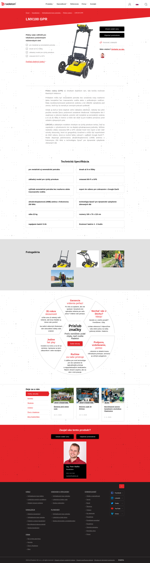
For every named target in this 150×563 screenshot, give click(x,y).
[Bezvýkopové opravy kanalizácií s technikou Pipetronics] (113, 389)
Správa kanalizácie (33, 528)
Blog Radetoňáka (33, 417)
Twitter (117, 503)
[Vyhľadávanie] (146, 4)
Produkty (49, 4)
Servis (88, 499)
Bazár (88, 503)
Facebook (118, 493)
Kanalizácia (35, 13)
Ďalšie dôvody (75, 344)
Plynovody (55, 510)
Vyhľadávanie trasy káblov (36, 496)
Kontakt (93, 4)
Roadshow (89, 517)
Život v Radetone (33, 412)
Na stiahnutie (90, 513)
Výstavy (30, 408)
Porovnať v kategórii (110, 42)
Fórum (88, 534)
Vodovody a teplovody (60, 492)
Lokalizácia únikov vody (60, 499)
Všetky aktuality (33, 394)
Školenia (31, 403)
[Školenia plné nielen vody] (62, 389)
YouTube (117, 508)
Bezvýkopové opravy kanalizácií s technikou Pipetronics (112, 409)
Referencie (74, 4)
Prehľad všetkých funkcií (35, 62)
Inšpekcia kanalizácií (34, 514)
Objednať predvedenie (112, 35)
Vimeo (117, 514)
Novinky (30, 398)
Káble (28, 492)
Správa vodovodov (58, 503)
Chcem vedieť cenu (112, 29)
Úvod (27, 13)
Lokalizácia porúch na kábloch (37, 499)
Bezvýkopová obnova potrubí (36, 524)
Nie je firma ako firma (34, 539)
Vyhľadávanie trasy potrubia (51, 13)
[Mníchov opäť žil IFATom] (87, 389)
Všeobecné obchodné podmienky (104, 560)
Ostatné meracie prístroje (35, 503)
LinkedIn (117, 498)
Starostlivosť (61, 4)
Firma (84, 4)
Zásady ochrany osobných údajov (65, 560)
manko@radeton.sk (72, 476)
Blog (107, 403)
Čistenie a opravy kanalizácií (36, 521)
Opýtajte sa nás (117, 49)
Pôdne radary (67, 13)
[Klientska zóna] (130, 4)
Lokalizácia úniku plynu (60, 517)
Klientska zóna (91, 531)
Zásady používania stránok (84, 560)
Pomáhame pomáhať (92, 520)
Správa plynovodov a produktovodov (64, 521)
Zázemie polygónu (92, 527)
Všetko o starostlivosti (93, 496)
